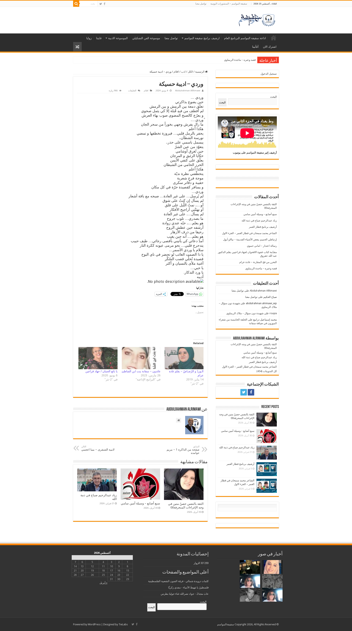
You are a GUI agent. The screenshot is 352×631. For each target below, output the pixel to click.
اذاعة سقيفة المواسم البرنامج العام (245, 38)
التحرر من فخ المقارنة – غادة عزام (258, 262)
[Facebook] (104, 3)
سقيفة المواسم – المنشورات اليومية (228, 3)
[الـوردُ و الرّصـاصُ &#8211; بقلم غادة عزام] (184, 358)
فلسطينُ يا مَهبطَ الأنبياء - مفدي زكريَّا (188, 587)
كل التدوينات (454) (266, 371)
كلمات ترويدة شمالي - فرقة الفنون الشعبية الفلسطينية (178, 581)
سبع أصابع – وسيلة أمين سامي (140, 503)
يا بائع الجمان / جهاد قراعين (101, 371)
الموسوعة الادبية (118, 38)
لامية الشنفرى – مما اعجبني (97, 448)
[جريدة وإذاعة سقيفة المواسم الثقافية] (256, 19)
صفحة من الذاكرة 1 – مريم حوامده (183, 449)
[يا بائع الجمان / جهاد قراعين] (97, 358)
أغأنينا (255, 46)
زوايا (89, 38)
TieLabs (123, 624)
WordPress (94, 624)
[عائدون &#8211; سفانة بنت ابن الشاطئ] (141, 358)
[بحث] (76, 4)
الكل (190, 71)
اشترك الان (269, 46)
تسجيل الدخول (269, 73)
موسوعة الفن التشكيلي (146, 38)
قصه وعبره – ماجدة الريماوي (240, 59)
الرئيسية (273, 37)
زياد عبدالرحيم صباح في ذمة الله (259, 220)
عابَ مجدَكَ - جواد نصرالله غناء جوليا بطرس (185, 593)
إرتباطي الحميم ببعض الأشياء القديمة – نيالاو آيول (250, 239)
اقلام (176, 71)
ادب (183, 71)
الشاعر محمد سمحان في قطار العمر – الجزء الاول (249, 233)
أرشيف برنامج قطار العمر (263, 226)
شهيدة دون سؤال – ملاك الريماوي (245, 313)
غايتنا (99, 38)
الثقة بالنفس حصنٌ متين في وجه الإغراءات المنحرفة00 (186, 505)
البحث (273, 96)
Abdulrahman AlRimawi (187, 90)
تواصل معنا (200, 3)
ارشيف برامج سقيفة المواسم (202, 38)
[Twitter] (100, 3)
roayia (273, 313)
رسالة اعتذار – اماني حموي (262, 245)
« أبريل (103, 582)
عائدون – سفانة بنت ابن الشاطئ (141, 371)
